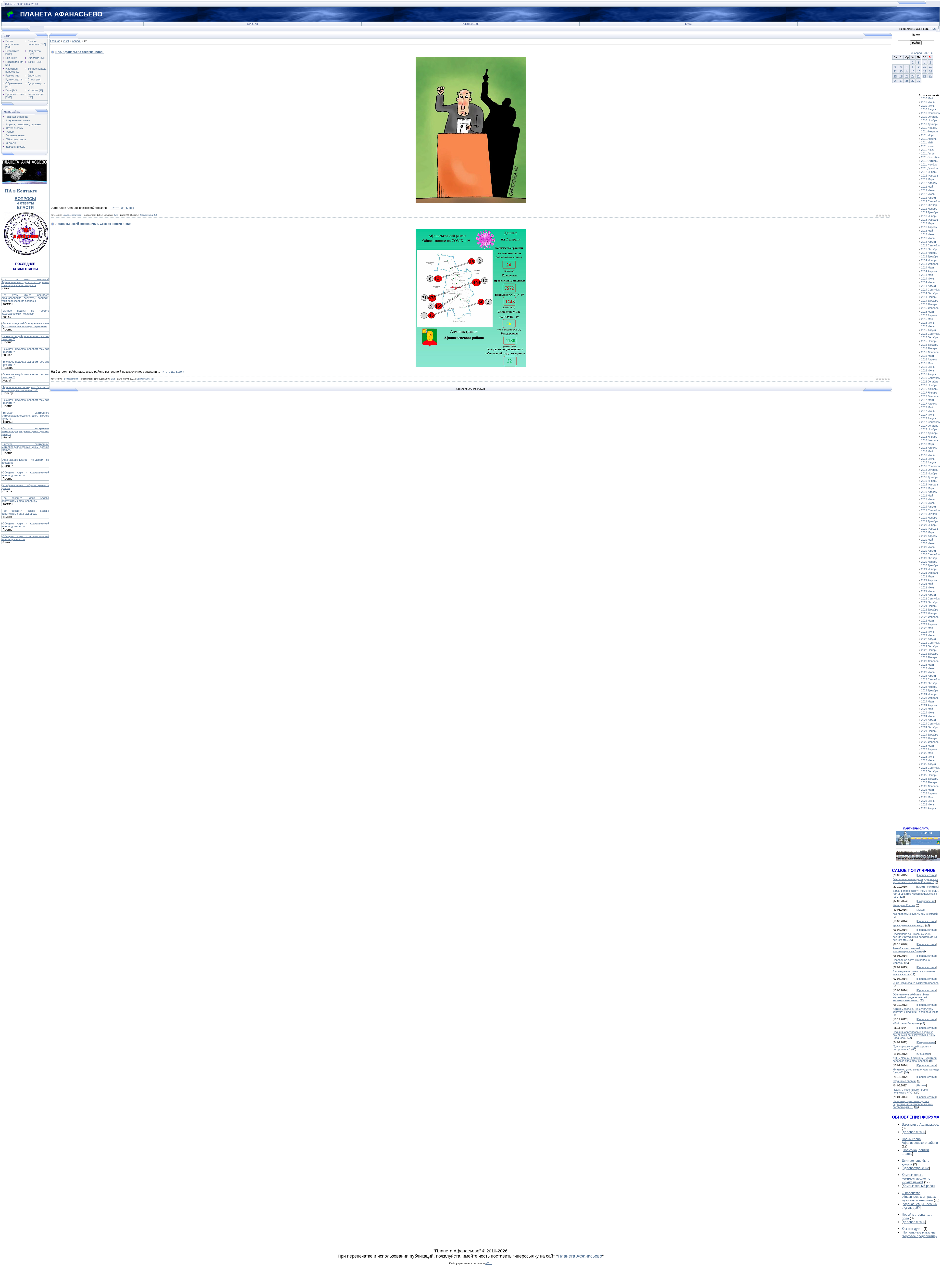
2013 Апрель (929, 227)
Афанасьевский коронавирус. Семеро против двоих (93, 224)
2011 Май (927, 142)
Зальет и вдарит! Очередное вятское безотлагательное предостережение (25, 325)
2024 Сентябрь (930, 723)
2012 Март (927, 179)
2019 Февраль (930, 484)
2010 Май (927, 98)
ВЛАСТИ (25, 207)
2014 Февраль (930, 263)
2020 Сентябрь (930, 554)
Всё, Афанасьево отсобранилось (79, 52)
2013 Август (928, 241)
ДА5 (116, 215)
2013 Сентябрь (930, 245)
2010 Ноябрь (929, 120)
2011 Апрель (929, 138)
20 (901, 76)
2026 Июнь (928, 800)
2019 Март (927, 488)
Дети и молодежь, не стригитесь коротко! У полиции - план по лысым (915, 1010)
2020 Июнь (928, 543)
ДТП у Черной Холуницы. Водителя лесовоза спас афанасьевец (915, 1059)
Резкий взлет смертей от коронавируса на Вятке (908, 950)
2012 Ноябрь (929, 208)
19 (895, 76)
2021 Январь (929, 569)
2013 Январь (929, 216)
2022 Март (927, 620)
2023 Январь (929, 657)
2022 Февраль (930, 616)
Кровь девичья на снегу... (908, 925)
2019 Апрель (929, 491)
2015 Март (927, 311)
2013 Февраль (930, 219)
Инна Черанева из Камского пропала (916, 982)
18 (930, 71)
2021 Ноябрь (929, 605)
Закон (31, 61)
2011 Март (927, 135)
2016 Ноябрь (929, 385)
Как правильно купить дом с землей (915, 913)
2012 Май (927, 186)
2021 (66, 40)
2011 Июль (927, 149)
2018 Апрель (929, 447)
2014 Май (927, 274)
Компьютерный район (919, 1186)
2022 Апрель (929, 624)
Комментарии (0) (148, 215)
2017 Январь (929, 392)
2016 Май (927, 363)
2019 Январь (929, 480)
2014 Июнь (928, 278)
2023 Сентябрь (930, 679)
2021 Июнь (928, 587)
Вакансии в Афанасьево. (920, 1124)
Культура (11, 79)
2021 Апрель (929, 580)
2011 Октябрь (929, 160)
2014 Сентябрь (930, 289)
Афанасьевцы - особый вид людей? (919, 1205)
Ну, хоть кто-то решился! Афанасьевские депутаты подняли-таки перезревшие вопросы (25, 282)
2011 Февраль (929, 131)
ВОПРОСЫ (25, 199)
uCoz (488, 1263)
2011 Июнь (927, 146)
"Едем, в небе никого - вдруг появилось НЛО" (910, 1091)
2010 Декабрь (929, 124)
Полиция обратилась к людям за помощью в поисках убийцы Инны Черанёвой (914, 1035)
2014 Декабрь (929, 300)
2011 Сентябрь (930, 157)
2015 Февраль (930, 307)
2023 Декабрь (929, 690)
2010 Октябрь (929, 116)
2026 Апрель (929, 793)
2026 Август (928, 808)
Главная (252, 24)
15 (912, 71)
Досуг (31, 75)
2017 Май (927, 407)
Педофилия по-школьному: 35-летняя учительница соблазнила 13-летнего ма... (915, 936)
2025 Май (927, 752)
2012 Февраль (930, 175)
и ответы (25, 203)
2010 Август (928, 109)
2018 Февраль (930, 440)
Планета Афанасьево (580, 1256)
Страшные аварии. (904, 1081)
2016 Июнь (928, 366)
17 (924, 71)
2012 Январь (929, 171)
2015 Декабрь (929, 344)
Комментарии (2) (145, 379)
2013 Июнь (928, 234)
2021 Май (927, 583)
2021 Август (928, 594)
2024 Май (927, 708)
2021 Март (927, 576)
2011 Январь (929, 127)
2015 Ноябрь (929, 341)
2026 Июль (928, 804)
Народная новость (11, 70)
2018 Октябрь (929, 469)
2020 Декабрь (929, 565)
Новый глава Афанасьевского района (920, 1141)
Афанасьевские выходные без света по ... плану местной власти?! (25, 389)
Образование (13, 83)
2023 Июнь (928, 668)
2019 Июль (928, 502)
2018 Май (927, 451)
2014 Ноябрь (929, 296)
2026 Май (927, 797)
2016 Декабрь (929, 388)
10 (924, 66)
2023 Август (928, 675)
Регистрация (470, 24)
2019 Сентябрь (930, 510)
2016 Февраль (930, 352)
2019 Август (928, 506)
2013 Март (927, 223)
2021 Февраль (930, 572)
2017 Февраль (930, 396)
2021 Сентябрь (930, 598)
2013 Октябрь (929, 249)
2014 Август (928, 285)
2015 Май (927, 319)
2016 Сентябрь (930, 377)
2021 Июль (928, 591)
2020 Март (927, 532)
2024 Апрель (929, 705)
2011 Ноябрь (929, 164)
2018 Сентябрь (930, 466)
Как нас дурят (912, 1229)
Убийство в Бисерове (906, 1023)
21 (906, 76)
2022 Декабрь (929, 653)
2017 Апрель (929, 403)
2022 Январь (929, 613)
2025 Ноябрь (929, 775)
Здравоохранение (916, 1168)
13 (901, 71)
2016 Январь (929, 348)
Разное (9, 75)
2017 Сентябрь (930, 421)
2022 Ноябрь (929, 650)
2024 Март (927, 701)
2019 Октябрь (929, 513)
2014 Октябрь (929, 293)
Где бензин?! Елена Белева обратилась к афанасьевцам (25, 499)
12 (895, 71)
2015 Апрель (929, 315)
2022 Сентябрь (930, 642)
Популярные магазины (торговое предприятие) (919, 1234)
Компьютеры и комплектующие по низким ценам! (916, 1178)
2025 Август (928, 764)
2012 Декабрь (929, 212)
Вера (8, 90)
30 (918, 80)
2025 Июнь (928, 756)
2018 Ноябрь (929, 473)
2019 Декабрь (929, 521)
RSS (933, 28)
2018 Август (928, 462)
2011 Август (928, 153)
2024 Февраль (930, 697)
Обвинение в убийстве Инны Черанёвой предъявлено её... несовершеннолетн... (911, 997)
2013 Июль (928, 238)
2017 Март (927, 399)
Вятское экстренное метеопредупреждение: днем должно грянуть (25, 415)
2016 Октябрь (929, 381)
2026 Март (927, 789)
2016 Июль (928, 370)
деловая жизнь (914, 1132)
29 (912, 80)
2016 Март (927, 355)
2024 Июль (928, 716)
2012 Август (928, 197)
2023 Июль (928, 672)
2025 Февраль (930, 741)
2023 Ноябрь (929, 686)
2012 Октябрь (929, 205)
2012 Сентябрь (930, 201)
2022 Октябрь (929, 646)
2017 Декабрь (929, 433)
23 (918, 76)
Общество (34, 51)
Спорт (31, 79)
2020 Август (928, 550)
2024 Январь (929, 694)
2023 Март (927, 664)
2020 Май (927, 539)
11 (930, 66)
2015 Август (928, 330)
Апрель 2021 (922, 52)
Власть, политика (33, 43)
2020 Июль (928, 547)
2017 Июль (928, 414)
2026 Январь (929, 782)
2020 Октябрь (929, 558)
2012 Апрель (929, 182)
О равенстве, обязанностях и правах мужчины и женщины (919, 1196)
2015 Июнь (928, 322)
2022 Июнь (928, 631)
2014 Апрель (929, 271)
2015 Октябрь (929, 337)
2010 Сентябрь (930, 113)
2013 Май (927, 230)
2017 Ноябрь (929, 429)
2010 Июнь (928, 102)
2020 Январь (929, 524)
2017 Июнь (928, 410)
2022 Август (928, 638)
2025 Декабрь (929, 778)
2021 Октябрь (929, 602)
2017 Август (928, 418)
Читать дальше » (122, 208)
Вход (688, 24)
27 (901, 80)
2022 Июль (928, 635)
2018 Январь (929, 436)
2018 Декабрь (929, 477)
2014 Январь (929, 260)
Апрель (76, 40)
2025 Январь (929, 738)
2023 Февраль (930, 661)
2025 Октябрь (929, 771)
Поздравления (14, 61)
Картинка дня (36, 94)
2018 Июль (928, 458)
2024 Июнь (928, 712)
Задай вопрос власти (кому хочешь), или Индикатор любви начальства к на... (916, 893)
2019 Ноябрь (929, 517)
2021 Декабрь (929, 609)
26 (895, 80)
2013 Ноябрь (929, 252)
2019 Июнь (928, 499)
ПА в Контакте (21, 190)
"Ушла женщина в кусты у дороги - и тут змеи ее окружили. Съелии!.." (915, 881)
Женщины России (904, 905)
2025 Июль (928, 760)
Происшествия (14, 94)
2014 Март (927, 267)
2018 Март (927, 444)
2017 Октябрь (929, 425)
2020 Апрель (929, 536)
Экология (33, 57)
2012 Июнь (928, 190)
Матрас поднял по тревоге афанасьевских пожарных (25, 312)
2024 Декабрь (929, 734)
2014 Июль (928, 282)
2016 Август (928, 374)
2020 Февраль (930, 528)
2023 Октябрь (929, 683)
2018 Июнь (928, 455)
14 (906, 71)
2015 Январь (929, 304)
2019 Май (927, 495)
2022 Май (927, 627)
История (33, 90)
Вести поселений (12, 43)
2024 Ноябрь (929, 730)
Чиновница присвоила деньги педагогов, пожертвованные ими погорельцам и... (913, 1104)
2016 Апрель (929, 359)
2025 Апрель (929, 749)
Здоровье (34, 83)
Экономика (12, 51)
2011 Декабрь (929, 168)
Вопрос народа (37, 68)
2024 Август (928, 719)
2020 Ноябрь (929, 561)
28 (906, 80)
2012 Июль (928, 193)
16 (918, 71)
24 (924, 76)
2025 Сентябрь (930, 767)
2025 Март (927, 745)
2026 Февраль (930, 786)
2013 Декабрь (929, 256)
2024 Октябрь (929, 727)
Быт (7, 57)
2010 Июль (928, 105)
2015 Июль (928, 326)
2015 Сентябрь (930, 333)
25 (930, 76)
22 (912, 76)
